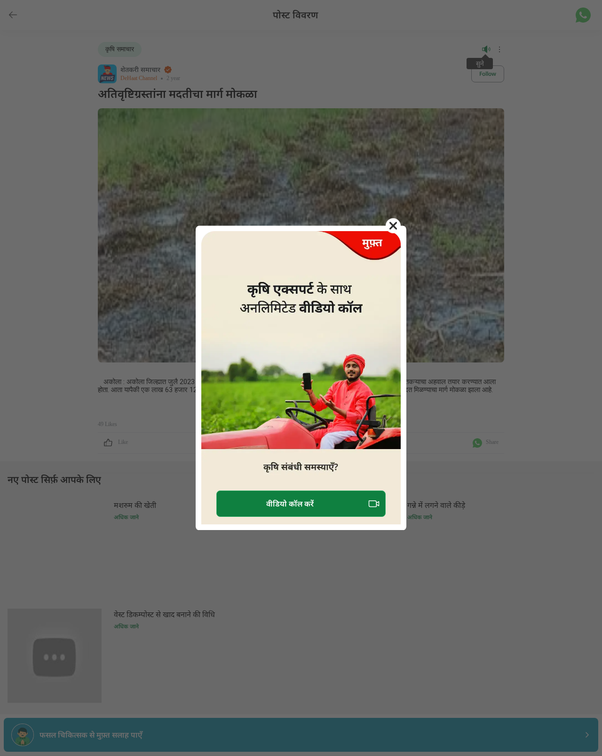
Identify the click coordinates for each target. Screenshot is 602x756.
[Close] (393, 225)
